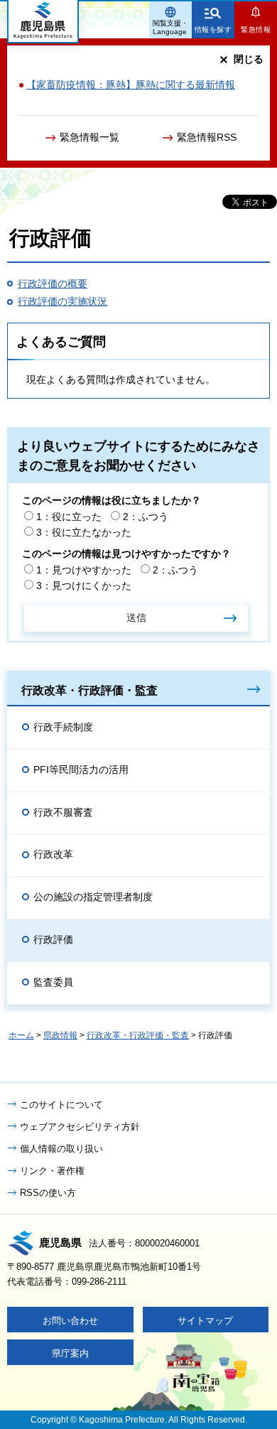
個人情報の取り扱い (61, 1148)
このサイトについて (61, 1104)
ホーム (21, 1035)
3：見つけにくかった (83, 585)
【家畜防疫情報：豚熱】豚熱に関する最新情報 (130, 84)
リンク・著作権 (52, 1170)
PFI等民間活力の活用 (81, 769)
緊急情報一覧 (89, 137)
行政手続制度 (63, 727)
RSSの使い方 (48, 1192)
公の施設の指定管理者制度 (93, 896)
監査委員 (53, 982)
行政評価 (53, 939)
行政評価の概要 (52, 283)
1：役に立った (69, 516)
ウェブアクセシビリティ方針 (80, 1126)
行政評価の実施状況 (62, 301)
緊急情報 (256, 29)
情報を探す (213, 29)
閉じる (249, 59)
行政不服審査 (63, 812)
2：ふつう (145, 516)
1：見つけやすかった (83, 570)
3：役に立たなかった (83, 532)
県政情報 (60, 1035)
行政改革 (53, 854)
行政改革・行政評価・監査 (89, 690)
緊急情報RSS (207, 137)
